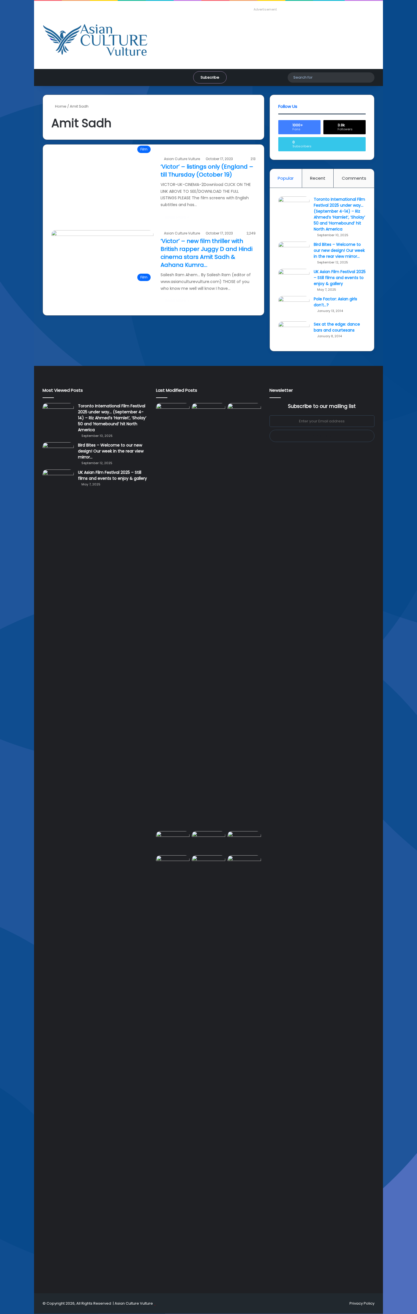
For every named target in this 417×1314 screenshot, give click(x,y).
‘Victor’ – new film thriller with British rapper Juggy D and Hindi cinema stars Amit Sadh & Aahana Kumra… (206, 253)
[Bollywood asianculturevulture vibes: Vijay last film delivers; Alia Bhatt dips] (172, 840)
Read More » (177, 217)
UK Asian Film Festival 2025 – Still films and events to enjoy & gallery (340, 277)
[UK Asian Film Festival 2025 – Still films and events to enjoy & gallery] (293, 279)
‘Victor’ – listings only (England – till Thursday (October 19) (207, 171)
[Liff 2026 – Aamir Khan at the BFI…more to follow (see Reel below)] (244, 842)
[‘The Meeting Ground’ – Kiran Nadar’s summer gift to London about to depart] (208, 616)
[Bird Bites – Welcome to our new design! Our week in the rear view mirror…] (293, 252)
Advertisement (265, 9)
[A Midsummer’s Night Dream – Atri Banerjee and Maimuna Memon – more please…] (172, 864)
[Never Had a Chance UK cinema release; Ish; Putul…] (244, 616)
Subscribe (210, 77)
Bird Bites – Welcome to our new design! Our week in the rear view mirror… (339, 250)
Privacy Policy (361, 1303)
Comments (354, 178)
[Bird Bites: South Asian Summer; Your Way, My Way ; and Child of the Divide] (244, 864)
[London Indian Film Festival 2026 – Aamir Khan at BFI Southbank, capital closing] (208, 1068)
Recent (317, 178)
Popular (286, 178)
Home (60, 106)
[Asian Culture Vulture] (95, 41)
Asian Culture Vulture (182, 158)
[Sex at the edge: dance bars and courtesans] (293, 332)
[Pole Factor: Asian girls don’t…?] (293, 306)
